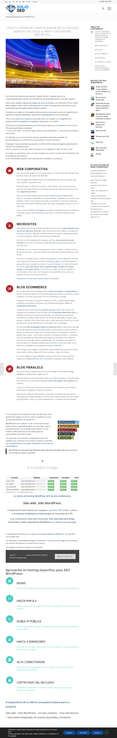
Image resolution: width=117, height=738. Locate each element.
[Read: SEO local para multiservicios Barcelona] (92, 123)
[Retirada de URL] (115, 369)
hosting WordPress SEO (38, 496)
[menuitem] (28, 1)
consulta (24, 417)
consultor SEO (55, 510)
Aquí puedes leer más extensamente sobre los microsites (38, 278)
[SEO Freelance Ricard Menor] (17, 9)
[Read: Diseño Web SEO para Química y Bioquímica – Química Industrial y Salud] (92, 104)
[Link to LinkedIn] (6, 1)
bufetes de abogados (37, 210)
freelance (41, 543)
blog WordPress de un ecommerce (40, 359)
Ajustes (97, 733)
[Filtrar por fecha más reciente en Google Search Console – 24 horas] (2, 369)
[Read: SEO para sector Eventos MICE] (92, 98)
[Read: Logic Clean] (92, 143)
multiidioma (37, 198)
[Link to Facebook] (13, 1)
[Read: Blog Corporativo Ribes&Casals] (92, 149)
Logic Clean (99, 142)
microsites (13, 522)
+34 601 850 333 (105, 1)
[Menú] (108, 9)
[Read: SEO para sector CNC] (92, 137)
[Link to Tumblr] (20, 1)
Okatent (98, 154)
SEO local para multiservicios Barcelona (100, 124)
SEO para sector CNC (102, 136)
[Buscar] (103, 9)
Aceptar (69, 733)
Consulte (93, 204)
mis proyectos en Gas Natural (57, 259)
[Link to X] (9, 1)
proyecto (48, 417)
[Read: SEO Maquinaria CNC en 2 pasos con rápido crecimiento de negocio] (92, 115)
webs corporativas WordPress (36, 522)
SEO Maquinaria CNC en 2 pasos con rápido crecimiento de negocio (103, 116)
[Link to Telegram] (16, 1)
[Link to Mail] (23, 1)
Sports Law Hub (101, 131)
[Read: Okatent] (92, 155)
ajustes (13, 736)
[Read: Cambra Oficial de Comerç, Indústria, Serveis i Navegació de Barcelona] (92, 88)
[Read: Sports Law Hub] (92, 132)
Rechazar (83, 733)
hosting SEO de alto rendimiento (50, 345)
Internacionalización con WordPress (20, 17)
